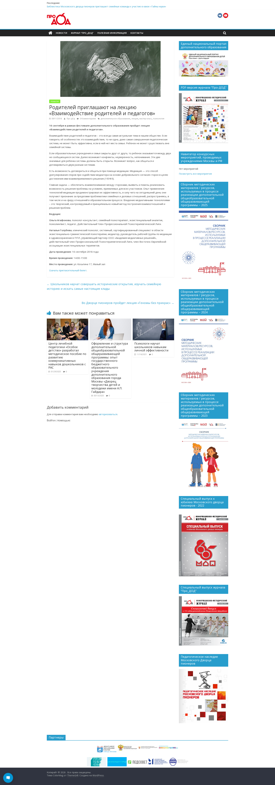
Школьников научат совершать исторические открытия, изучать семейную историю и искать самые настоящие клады (104, 286)
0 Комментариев (87, 118)
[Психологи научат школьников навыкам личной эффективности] (153, 320)
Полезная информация (112, 32)
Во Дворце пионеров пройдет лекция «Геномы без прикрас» (128, 303)
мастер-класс (145, 118)
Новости (61, 32)
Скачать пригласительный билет (68, 270)
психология (158, 118)
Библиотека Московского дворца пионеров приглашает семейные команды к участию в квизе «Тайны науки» (106, 6)
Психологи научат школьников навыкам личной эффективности (151, 347)
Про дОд (71, 118)
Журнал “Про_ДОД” (82, 32)
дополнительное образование (115, 118)
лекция (134, 118)
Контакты (136, 32)
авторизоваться (108, 414)
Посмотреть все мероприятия (195, 173)
